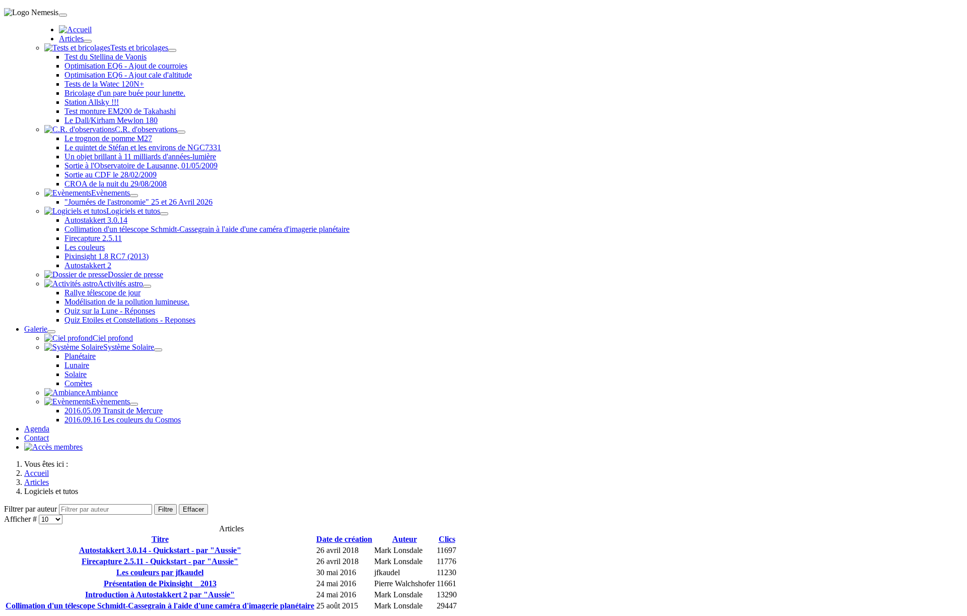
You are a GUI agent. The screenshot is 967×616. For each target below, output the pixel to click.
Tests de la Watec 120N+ (104, 84)
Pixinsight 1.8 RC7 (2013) (106, 256)
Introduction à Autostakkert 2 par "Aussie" (160, 594)
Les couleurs (84, 247)
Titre (160, 539)
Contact (36, 438)
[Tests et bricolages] (172, 50)
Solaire (75, 374)
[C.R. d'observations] (181, 132)
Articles (71, 38)
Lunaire (76, 365)
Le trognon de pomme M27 (108, 138)
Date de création (344, 539)
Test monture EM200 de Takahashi (120, 111)
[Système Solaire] (158, 349)
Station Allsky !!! (91, 102)
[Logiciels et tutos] (164, 213)
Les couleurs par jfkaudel (159, 572)
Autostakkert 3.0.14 (95, 220)
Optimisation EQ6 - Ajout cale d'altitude (128, 75)
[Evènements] (134, 195)
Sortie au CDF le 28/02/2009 (110, 174)
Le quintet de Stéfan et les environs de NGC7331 (142, 147)
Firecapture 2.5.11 (93, 238)
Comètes (78, 383)
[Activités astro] (147, 286)
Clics (447, 539)
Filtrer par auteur (31, 509)
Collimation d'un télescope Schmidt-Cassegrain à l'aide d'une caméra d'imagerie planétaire (207, 229)
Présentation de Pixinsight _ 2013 (160, 583)
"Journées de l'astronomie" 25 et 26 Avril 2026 (138, 202)
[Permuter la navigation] (63, 15)
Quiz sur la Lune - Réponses (109, 310)
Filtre (165, 509)
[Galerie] (51, 331)
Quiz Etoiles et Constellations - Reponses (129, 320)
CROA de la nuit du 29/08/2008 (115, 183)
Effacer (193, 509)
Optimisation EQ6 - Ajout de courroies (125, 65)
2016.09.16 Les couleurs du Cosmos (122, 419)
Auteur (404, 539)
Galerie (35, 329)
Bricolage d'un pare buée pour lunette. (124, 93)
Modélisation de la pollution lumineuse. (126, 301)
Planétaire (80, 356)
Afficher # (21, 519)
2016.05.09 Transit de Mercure (113, 410)
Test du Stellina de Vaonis (105, 56)
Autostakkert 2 (87, 265)
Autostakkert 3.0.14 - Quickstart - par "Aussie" (160, 550)
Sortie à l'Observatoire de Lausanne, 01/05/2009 (141, 165)
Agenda (36, 428)
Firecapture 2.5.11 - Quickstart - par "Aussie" (160, 561)
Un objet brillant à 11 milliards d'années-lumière (140, 156)
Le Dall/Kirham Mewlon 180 (111, 120)
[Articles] (88, 41)
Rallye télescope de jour (102, 292)
